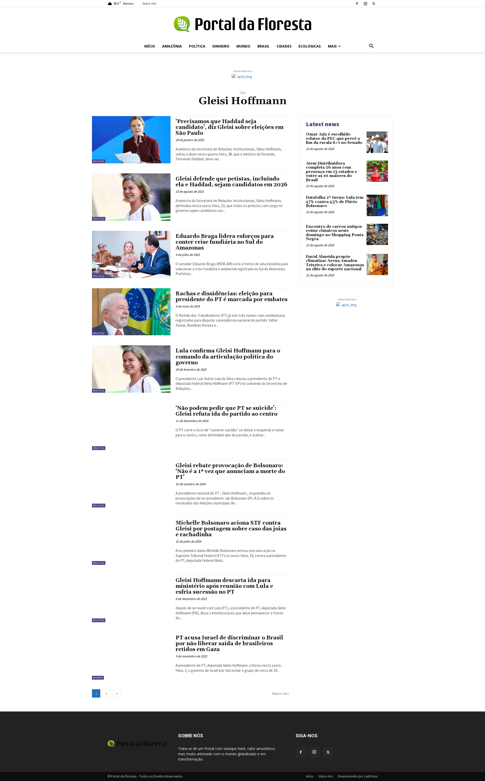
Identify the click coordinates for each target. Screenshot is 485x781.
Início (149, 46)
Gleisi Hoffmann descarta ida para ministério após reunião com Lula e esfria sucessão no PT (224, 586)
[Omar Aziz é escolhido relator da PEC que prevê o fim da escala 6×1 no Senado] (377, 142)
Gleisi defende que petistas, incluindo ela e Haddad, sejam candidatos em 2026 (231, 182)
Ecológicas (310, 46)
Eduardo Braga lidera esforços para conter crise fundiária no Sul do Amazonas (225, 242)
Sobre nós (149, 3)
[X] (373, 3)
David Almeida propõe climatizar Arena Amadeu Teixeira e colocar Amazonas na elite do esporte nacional (335, 263)
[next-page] (117, 693)
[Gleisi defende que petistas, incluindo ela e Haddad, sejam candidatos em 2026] (131, 197)
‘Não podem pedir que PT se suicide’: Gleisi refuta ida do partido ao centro (226, 411)
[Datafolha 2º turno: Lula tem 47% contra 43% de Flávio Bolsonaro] (377, 205)
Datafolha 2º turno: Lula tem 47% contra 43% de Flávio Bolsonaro (334, 201)
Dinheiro (220, 46)
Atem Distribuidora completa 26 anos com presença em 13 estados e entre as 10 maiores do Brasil (331, 172)
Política (197, 46)
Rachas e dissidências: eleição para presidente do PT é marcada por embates (231, 297)
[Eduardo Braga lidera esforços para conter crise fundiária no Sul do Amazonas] (131, 254)
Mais (332, 46)
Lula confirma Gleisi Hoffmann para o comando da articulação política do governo (228, 357)
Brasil (263, 46)
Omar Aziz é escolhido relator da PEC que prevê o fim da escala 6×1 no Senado (334, 138)
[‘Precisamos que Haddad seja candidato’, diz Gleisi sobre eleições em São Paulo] (131, 139)
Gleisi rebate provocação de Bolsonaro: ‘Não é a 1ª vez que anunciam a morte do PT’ (230, 471)
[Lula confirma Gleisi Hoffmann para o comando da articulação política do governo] (131, 369)
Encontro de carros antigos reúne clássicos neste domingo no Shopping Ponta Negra (334, 233)
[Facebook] (357, 3)
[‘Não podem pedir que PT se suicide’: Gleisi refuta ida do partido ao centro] (131, 426)
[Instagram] (365, 3)
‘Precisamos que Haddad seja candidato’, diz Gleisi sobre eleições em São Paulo (229, 127)
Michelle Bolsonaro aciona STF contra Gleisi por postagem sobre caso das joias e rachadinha (231, 529)
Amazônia (172, 46)
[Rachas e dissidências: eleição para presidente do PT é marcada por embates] (131, 312)
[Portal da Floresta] (242, 24)
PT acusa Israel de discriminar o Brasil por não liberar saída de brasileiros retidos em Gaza (229, 644)
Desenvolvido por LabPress (357, 776)
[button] (371, 46)
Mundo (243, 46)
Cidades (284, 46)
